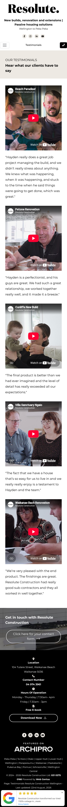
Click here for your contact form (33, 636)
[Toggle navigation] (4, 45)
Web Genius (43, 779)
